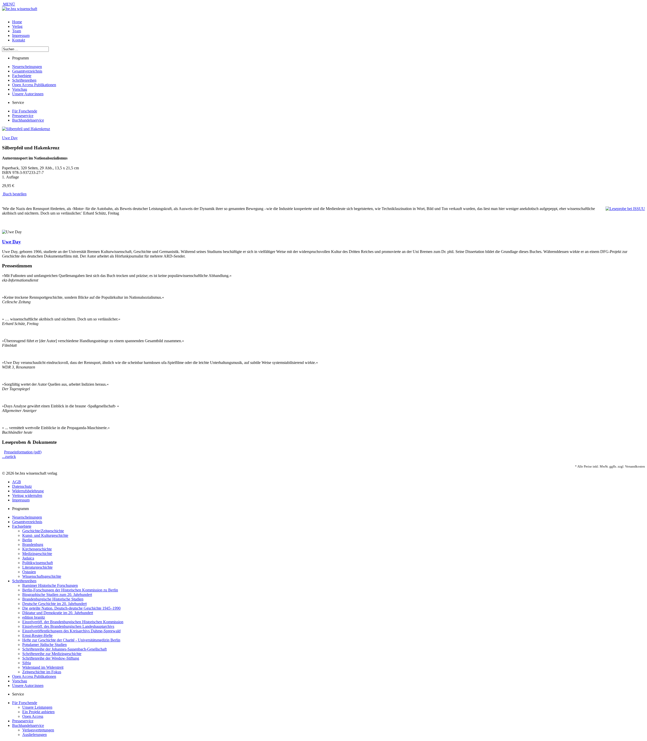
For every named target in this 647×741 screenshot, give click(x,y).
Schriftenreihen (24, 80)
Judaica (28, 558)
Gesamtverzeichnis (27, 71)
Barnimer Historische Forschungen (50, 585)
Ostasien (29, 572)
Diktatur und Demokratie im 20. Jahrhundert (57, 613)
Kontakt (18, 40)
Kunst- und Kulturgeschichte (45, 535)
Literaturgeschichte (37, 567)
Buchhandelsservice (28, 120)
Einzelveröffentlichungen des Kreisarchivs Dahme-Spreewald (71, 631)
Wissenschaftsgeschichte (41, 576)
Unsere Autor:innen (27, 94)
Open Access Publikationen (34, 85)
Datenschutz (22, 486)
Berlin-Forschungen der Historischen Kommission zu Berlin (70, 590)
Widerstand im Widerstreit (42, 667)
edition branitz (33, 617)
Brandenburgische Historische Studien (52, 599)
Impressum (21, 35)
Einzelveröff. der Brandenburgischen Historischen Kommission (72, 622)
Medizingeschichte (37, 553)
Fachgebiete (21, 76)
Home (17, 22)
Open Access (32, 716)
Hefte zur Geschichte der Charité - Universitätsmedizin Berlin (71, 640)
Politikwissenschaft (37, 563)
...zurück (9, 456)
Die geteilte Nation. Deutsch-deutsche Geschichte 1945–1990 (71, 608)
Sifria (26, 663)
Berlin (27, 540)
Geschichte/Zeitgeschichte (43, 531)
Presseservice (22, 115)
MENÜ (8, 4)
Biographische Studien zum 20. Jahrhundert (57, 594)
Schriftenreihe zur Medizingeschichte (51, 654)
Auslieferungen (34, 734)
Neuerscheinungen (27, 66)
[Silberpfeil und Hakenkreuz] (26, 129)
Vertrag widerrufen (27, 495)
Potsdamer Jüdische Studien (44, 644)
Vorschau (19, 89)
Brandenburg (32, 544)
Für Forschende (24, 111)
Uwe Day (10, 138)
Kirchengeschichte (37, 549)
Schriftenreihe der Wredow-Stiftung (50, 658)
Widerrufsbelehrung (28, 491)
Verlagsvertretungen (38, 730)
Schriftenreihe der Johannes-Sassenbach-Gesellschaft (64, 649)
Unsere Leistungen (37, 707)
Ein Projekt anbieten (38, 712)
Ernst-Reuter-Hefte (37, 635)
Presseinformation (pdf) (22, 452)
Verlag (17, 26)
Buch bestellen (14, 194)
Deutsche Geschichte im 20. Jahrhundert (54, 603)
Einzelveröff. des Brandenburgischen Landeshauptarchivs (68, 626)
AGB (16, 482)
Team (16, 31)
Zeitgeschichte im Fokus (41, 672)
